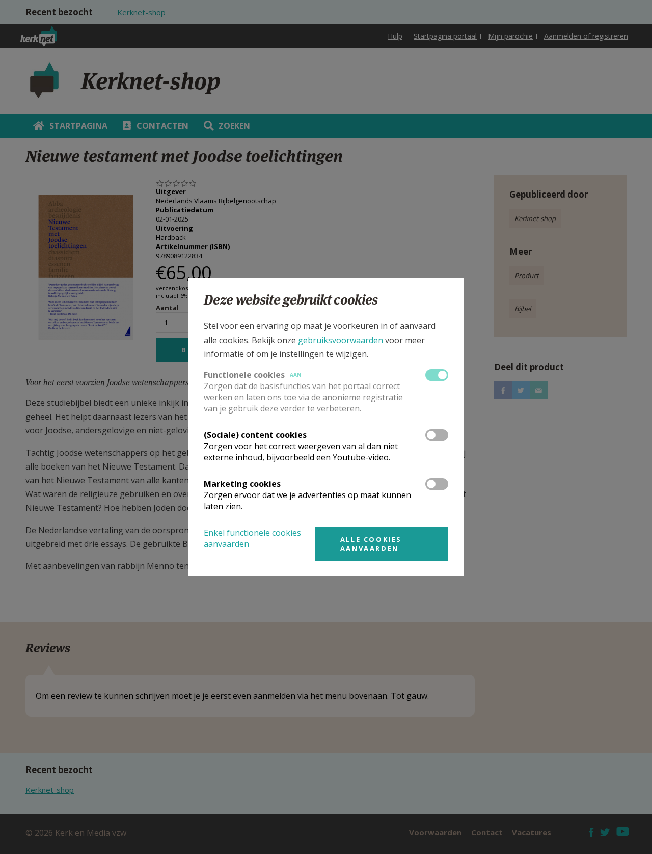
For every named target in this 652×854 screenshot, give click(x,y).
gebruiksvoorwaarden (340, 340)
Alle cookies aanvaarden (371, 544)
